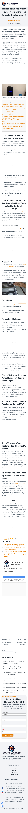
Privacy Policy (14, 774)
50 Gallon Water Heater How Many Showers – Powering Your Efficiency (7, 640)
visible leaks (22, 303)
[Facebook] (2, 788)
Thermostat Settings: (10, 109)
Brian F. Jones (17, 23)
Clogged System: (9, 111)
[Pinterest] (2, 793)
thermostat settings (15, 228)
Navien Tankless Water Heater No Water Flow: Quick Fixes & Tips (21, 640)
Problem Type (5, 712)
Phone (3, 723)
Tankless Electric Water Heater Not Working (14, 683)
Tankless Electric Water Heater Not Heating (14, 687)
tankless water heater (19, 483)
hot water (11, 416)
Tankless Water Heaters (14, 20)
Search (3, 650)
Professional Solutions (8, 114)
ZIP (3, 729)
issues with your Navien (19, 212)
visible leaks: (8, 113)
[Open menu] (25, 4)
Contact (14, 770)
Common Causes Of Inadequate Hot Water (13, 104)
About (14, 769)
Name (3, 718)
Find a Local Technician (8, 735)
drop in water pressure (18, 304)
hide (18, 102)
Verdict (4, 130)
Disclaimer (14, 772)
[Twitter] (2, 791)
